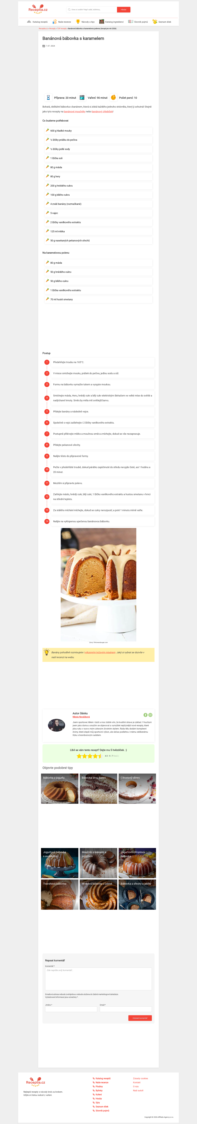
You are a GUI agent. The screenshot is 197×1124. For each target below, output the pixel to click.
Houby (99, 1098)
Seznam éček (165, 22)
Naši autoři (138, 1090)
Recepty (52, 28)
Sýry (98, 1102)
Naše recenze (64, 22)
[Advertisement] (98, 68)
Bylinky (99, 1090)
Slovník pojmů (141, 22)
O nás (136, 1086)
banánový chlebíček (102, 111)
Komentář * (50, 966)
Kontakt (136, 1082)
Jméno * (48, 1005)
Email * (103, 1005)
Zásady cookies (140, 1078)
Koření (99, 1094)
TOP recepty (61, 28)
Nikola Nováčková (81, 717)
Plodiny (99, 1086)
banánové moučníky (74, 111)
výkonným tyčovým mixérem (100, 652)
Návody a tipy (88, 22)
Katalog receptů (40, 22)
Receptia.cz (43, 28)
